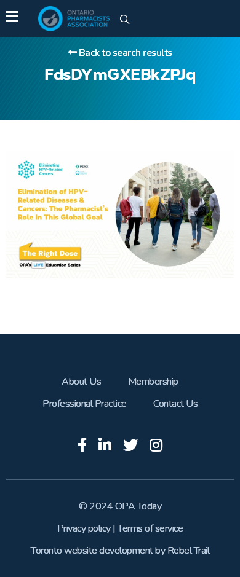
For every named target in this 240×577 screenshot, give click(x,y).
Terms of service (150, 528)
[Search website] (124, 20)
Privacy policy (84, 528)
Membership (153, 381)
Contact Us (175, 403)
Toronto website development (92, 550)
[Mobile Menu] (12, 18)
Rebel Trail (188, 550)
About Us (81, 381)
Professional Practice (84, 403)
